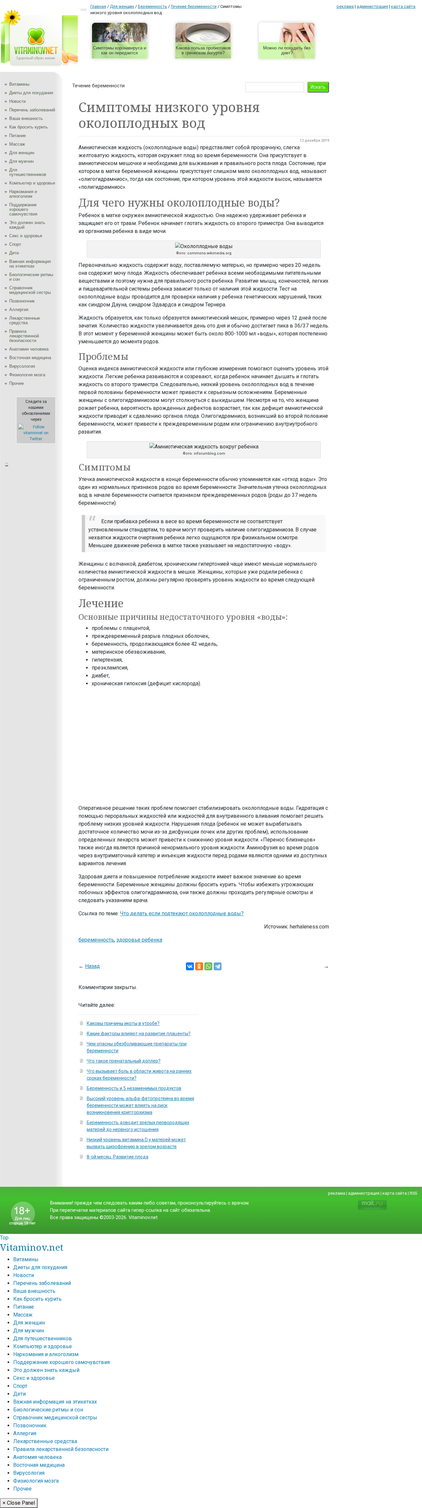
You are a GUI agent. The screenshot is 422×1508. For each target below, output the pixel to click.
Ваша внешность (26, 118)
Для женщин (21, 152)
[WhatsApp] (208, 966)
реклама (345, 6)
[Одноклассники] (199, 966)
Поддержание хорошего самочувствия (23, 209)
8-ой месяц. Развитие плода (117, 1156)
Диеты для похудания (31, 92)
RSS (413, 1193)
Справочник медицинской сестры (30, 290)
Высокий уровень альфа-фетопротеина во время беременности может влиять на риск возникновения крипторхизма (140, 1105)
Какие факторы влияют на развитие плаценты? (139, 1033)
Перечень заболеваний (32, 109)
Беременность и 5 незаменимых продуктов (134, 1088)
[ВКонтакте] (190, 966)
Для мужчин (21, 161)
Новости (17, 101)
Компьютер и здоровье (32, 183)
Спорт (15, 244)
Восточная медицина (30, 357)
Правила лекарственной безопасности (24, 336)
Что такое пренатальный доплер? (124, 1061)
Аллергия (18, 309)
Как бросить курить (28, 127)
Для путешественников (27, 172)
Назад (92, 966)
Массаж (17, 144)
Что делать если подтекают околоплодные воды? (182, 913)
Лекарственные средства (24, 320)
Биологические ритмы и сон (31, 277)
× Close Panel (19, 1503)
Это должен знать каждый (27, 225)
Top (4, 1238)
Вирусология (22, 366)
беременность (96, 940)
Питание (17, 135)
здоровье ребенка (139, 940)
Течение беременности (98, 86)
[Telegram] (218, 966)
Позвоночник (22, 301)
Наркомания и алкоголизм (23, 194)
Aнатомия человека (28, 349)
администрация (372, 6)
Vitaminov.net (31, 1247)
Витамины (19, 84)
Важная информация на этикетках (30, 264)
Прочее (16, 383)
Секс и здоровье (25, 235)
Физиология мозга (27, 374)
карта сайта (403, 6)
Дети (14, 252)
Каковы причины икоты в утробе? (123, 1023)
